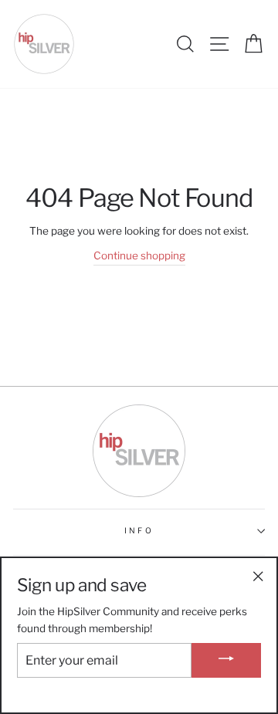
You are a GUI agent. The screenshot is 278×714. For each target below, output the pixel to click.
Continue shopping (139, 255)
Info (138, 531)
